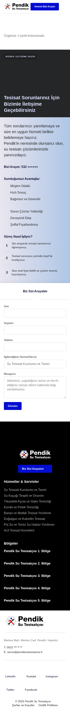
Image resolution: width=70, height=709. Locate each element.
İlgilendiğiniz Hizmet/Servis (20, 356)
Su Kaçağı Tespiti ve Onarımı (24, 495)
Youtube (31, 676)
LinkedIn (10, 676)
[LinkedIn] (10, 671)
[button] (63, 6)
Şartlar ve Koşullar (23, 705)
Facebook (31, 689)
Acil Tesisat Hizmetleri (19, 530)
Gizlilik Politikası (48, 705)
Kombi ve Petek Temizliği (21, 507)
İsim (6, 306)
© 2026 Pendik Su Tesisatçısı (33, 701)
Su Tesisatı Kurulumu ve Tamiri (25, 489)
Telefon (8, 340)
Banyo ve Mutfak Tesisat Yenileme (27, 513)
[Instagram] (52, 671)
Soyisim (8, 323)
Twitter (10, 689)
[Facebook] (31, 684)
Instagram (52, 676)
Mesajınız (10, 373)
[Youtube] (31, 671)
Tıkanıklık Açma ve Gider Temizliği (27, 501)
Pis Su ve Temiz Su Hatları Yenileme (29, 524)
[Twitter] (10, 684)
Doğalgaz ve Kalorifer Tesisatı (24, 518)
